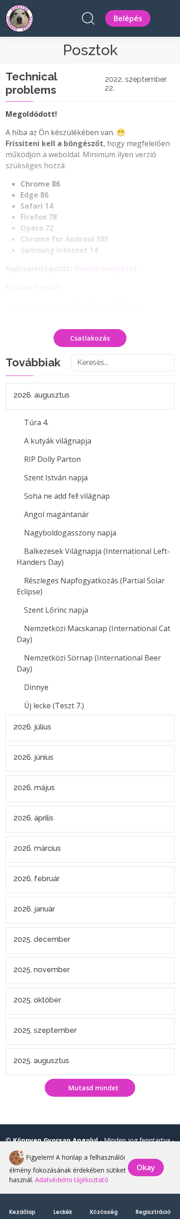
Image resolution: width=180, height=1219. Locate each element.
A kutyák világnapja (57, 441)
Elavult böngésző (105, 268)
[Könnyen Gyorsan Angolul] (19, 17)
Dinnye (36, 687)
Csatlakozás (90, 338)
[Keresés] (88, 18)
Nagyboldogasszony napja (70, 533)
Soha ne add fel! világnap (67, 496)
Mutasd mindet (92, 1087)
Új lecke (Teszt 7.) (54, 706)
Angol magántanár (56, 514)
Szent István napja (56, 478)
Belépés (128, 18)
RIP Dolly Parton (52, 459)
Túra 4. (36, 422)
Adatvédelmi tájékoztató (71, 1179)
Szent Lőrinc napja (56, 610)
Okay (146, 1167)
